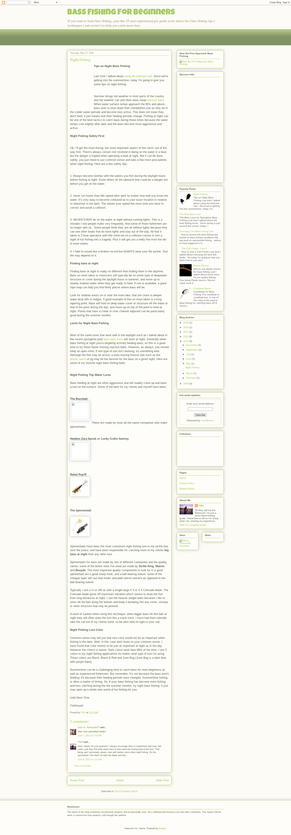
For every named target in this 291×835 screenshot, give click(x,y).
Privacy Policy (187, 483)
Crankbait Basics (202, 288)
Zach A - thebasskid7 (88, 727)
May (188, 363)
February (191, 377)
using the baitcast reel (138, 76)
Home (120, 780)
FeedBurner (207, 420)
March (189, 373)
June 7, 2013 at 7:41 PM (90, 735)
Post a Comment (82, 766)
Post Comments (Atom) (126, 791)
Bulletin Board (187, 488)
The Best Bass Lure (190, 214)
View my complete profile (193, 524)
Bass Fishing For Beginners (121, 13)
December (192, 345)
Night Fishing (80, 59)
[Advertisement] (128, 36)
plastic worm (78, 359)
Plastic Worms (201, 265)
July (188, 354)
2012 (186, 332)
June (189, 358)
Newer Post (77, 780)
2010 (186, 341)
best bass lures (114, 339)
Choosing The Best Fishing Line (197, 231)
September (192, 349)
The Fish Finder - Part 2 (194, 248)
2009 (186, 383)
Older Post (162, 780)
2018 (186, 322)
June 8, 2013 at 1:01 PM (90, 759)
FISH (80, 742)
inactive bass (155, 100)
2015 (186, 327)
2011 (186, 336)
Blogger (162, 828)
